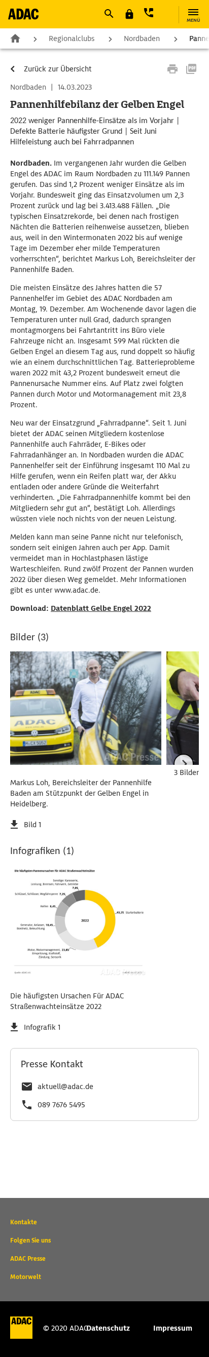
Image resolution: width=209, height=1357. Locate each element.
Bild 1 (32, 824)
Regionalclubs (71, 38)
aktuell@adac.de (65, 1086)
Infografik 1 (42, 1027)
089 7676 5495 (61, 1104)
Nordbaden (142, 38)
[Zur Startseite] (23, 14)
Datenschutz (108, 1328)
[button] (108, 14)
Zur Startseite (15, 38)
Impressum (172, 1328)
